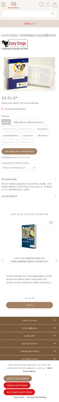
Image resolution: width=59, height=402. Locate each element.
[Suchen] (53, 13)
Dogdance (43, 129)
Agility (6, 122)
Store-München (29, 328)
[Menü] (3, 4)
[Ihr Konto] (48, 4)
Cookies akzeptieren (17, 385)
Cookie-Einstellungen (18, 379)
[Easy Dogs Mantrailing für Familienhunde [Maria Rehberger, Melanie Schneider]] (29, 236)
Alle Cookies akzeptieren (19, 392)
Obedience (43, 135)
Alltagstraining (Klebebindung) (29, 122)
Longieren (28, 135)
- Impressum (19, 397)
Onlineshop (29, 336)
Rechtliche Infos (30, 344)
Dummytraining (10, 135)
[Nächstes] (55, 74)
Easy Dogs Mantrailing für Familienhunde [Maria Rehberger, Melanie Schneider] (29, 260)
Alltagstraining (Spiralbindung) (18, 129)
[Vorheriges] (4, 74)
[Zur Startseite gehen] (22, 5)
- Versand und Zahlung (36, 397)
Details (29, 305)
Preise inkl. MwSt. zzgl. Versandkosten (20, 103)
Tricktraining (25, 142)
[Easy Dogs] (15, 44)
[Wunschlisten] (41, 5)
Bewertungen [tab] (9, 196)
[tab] (29, 184)
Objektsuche (9, 142)
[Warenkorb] (55, 5)
